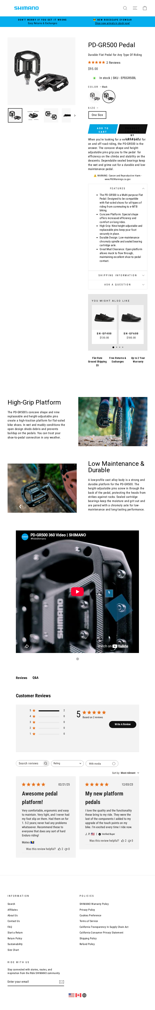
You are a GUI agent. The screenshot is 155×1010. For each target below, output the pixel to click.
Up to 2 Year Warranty (138, 359)
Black (109, 96)
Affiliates (13, 909)
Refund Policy (87, 944)
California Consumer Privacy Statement (101, 932)
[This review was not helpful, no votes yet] (66, 849)
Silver (95, 96)
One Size (97, 115)
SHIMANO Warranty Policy (94, 903)
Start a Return (15, 932)
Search (11, 903)
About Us (13, 915)
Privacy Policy (87, 909)
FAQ (10, 926)
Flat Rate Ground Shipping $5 (97, 361)
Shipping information (117, 275)
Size (93, 108)
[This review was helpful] (59, 849)
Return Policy (15, 938)
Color (97, 86)
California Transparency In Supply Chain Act (104, 926)
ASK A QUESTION (117, 284)
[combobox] (67, 763)
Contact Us (14, 921)
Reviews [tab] (21, 678)
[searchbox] (29, 763)
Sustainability (15, 944)
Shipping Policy (88, 938)
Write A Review (123, 724)
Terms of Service (89, 921)
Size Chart (13, 949)
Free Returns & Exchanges (117, 359)
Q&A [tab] (36, 678)
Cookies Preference (90, 915)
